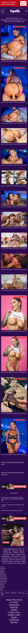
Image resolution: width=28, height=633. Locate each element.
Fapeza (16, 558)
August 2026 (3, 568)
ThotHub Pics (11, 563)
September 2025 (3, 581)
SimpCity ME (20, 554)
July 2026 (2, 569)
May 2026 (2, 572)
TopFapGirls (7, 551)
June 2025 (2, 586)
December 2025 (3, 577)
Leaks (1, 588)
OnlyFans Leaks (20, 559)
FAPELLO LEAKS (18, 553)
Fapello (21, 551)
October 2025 (3, 580)
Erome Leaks (21, 563)
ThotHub (22, 558)
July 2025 (2, 584)
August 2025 (3, 583)
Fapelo (13, 554)
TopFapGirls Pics (7, 558)
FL (23, 549)
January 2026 (3, 575)
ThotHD (11, 559)
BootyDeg (4, 559)
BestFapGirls (5, 556)
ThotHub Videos (7, 561)
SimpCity (15, 551)
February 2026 (3, 574)
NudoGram (5, 554)
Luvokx (23, 556)
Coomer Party (7, 553)
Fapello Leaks (21, 593)
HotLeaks (17, 561)
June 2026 (2, 571)
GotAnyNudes (15, 556)
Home (2, 593)
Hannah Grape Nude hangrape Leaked (11, 510)
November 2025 (3, 578)
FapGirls (14, 622)
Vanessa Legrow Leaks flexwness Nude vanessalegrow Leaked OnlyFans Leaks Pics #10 (13, 499)
